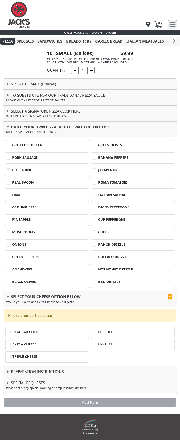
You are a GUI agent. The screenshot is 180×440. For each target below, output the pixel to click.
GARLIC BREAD (109, 41)
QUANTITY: (56, 70)
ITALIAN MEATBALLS (145, 41)
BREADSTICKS (78, 41)
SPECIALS (25, 41)
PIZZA (7, 41)
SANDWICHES (50, 41)
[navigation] (148, 24)
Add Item (90, 402)
